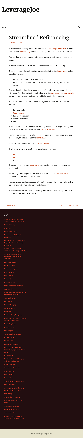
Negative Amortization (11, 409)
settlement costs (48, 129)
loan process (62, 71)
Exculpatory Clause (10, 324)
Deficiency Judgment (11, 269)
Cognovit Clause (9, 308)
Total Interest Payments (12, 368)
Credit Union (8, 205)
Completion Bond (9, 282)
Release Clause (9, 341)
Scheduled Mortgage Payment (14, 381)
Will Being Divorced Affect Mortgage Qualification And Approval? (13, 256)
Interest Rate (8, 378)
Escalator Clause (9, 265)
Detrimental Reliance (11, 344)
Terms (44, 434)
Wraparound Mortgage (11, 406)
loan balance (41, 138)
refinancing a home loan (56, 48)
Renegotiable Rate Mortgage (13, 286)
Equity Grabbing (9, 225)
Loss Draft (7, 279)
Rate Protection (9, 385)
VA (14, 157)
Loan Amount (8, 375)
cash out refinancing (44, 143)
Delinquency (8, 394)
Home (4, 27)
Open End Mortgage (10, 298)
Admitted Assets (9, 327)
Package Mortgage (10, 231)
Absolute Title (8, 289)
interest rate (62, 173)
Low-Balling (8, 311)
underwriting (25, 51)
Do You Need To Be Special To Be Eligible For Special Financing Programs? (14, 243)
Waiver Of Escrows (10, 364)
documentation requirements (62, 93)
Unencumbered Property (12, 397)
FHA (15, 154)
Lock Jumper (8, 331)
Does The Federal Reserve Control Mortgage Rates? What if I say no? (15, 349)
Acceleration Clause (10, 413)
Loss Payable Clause (10, 262)
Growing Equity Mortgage (12, 334)
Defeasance (8, 301)
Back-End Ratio (9, 272)
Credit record (18, 113)
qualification (35, 165)
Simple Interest (9, 371)
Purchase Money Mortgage (13, 315)
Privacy (49, 434)
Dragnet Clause (9, 337)
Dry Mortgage (8, 355)
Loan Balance (8, 275)
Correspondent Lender (70, 205)
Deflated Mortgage (10, 305)
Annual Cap (7, 228)
